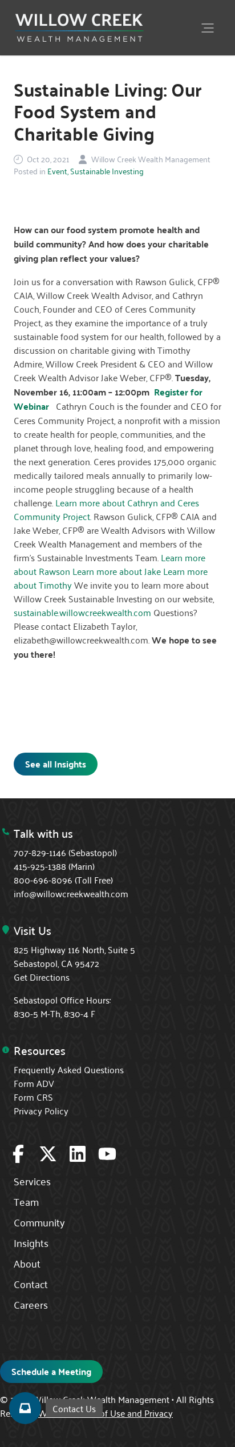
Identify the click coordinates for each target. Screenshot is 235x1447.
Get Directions (42, 977)
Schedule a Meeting (51, 1371)
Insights (31, 1242)
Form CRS (33, 1097)
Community (39, 1222)
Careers (31, 1304)
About (27, 1263)
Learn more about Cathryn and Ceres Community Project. (106, 509)
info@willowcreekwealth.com (71, 893)
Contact (31, 1283)
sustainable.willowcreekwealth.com (82, 612)
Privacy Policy (41, 1110)
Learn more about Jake (116, 571)
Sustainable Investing (107, 171)
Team (26, 1201)
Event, (57, 171)
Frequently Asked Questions (69, 1069)
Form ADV (34, 1083)
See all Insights (55, 764)
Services (32, 1181)
